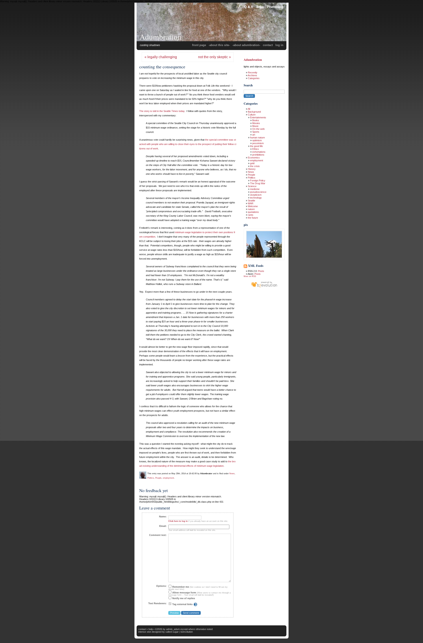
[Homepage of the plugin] (195, 604)
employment (168, 478)
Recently (252, 72)
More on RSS (250, 276)
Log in (279, 45)
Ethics (255, 149)
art (253, 134)
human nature (257, 137)
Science (252, 186)
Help (150, 629)
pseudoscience (258, 192)
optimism (257, 140)
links (260, 7)
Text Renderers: (157, 603)
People (158, 478)
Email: (163, 526)
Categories (254, 78)
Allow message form (184, 592)
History (252, 169)
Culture (252, 114)
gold (252, 163)
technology (256, 197)
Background (254, 111)
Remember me (180, 586)
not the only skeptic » (214, 57)
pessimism (258, 143)
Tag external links (182, 604)
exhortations (258, 152)
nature (251, 209)
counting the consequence (162, 67)
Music (255, 126)
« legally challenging (161, 57)
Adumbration (160, 36)
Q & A (248, 7)
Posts (261, 271)
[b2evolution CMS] (264, 287)
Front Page (199, 45)
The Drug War (257, 183)
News (232, 473)
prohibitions (258, 154)
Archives (252, 75)
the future (253, 217)
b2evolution (187, 631)
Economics (254, 157)
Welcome (253, 206)
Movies (256, 123)
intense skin (144, 631)
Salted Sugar (172, 631)
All (249, 109)
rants (250, 215)
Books (255, 120)
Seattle (251, 200)
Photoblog (275, 7)
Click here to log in (178, 521)
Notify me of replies (183, 598)
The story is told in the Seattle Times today (161, 111)
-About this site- (219, 45)
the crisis (255, 166)
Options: (161, 586)
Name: (163, 516)
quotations (253, 212)
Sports (255, 131)
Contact (268, 45)
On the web (258, 129)
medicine (255, 189)
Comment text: (158, 535)
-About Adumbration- (246, 45)
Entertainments (258, 117)
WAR (250, 203)
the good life (256, 146)
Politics (150, 478)
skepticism (256, 194)
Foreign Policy (257, 180)
